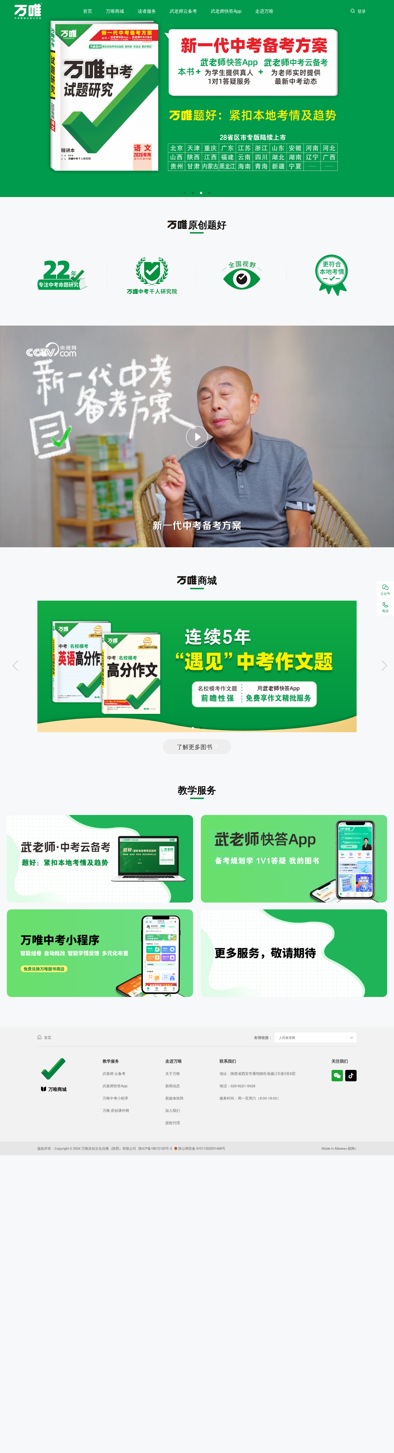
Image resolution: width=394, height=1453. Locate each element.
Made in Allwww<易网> (339, 1148)
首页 (87, 11)
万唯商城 (115, 11)
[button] (185, 193)
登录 (362, 11)
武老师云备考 (183, 11)
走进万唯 (264, 11)
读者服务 (147, 11)
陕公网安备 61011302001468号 (201, 1148)
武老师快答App (226, 11)
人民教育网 (287, 1037)
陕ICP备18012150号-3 (155, 1148)
